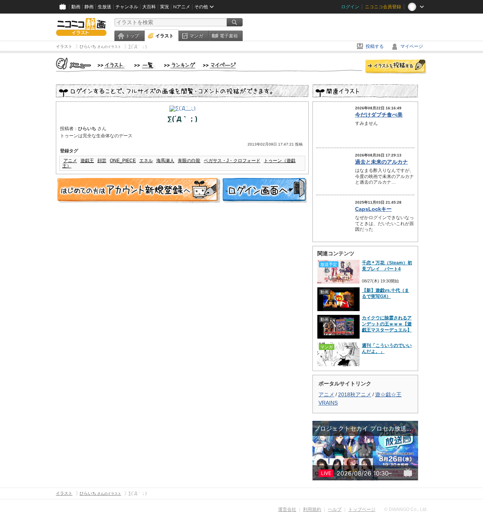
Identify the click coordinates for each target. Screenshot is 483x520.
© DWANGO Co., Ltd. (406, 509)
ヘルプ (334, 509)
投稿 (395, 67)
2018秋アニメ (354, 394)
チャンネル (126, 7)
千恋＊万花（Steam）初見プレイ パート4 (387, 266)
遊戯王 (87, 160)
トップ (132, 35)
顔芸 (101, 160)
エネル (146, 160)
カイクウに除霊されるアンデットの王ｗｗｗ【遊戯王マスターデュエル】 (387, 324)
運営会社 (287, 509)
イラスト (164, 35)
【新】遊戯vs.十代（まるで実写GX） (385, 293)
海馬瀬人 (165, 160)
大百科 (149, 7)
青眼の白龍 (189, 160)
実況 (164, 7)
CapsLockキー (373, 209)
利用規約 (312, 509)
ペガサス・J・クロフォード (232, 160)
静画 (89, 7)
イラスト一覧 (145, 65)
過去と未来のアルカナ (381, 162)
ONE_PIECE (123, 160)
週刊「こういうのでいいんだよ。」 (387, 348)
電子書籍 (229, 35)
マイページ (411, 46)
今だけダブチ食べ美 (379, 115)
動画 (75, 7)
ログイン (350, 7)
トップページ (361, 509)
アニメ (70, 160)
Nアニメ (181, 7)
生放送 (104, 7)
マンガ (196, 35)
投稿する (375, 46)
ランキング (180, 65)
